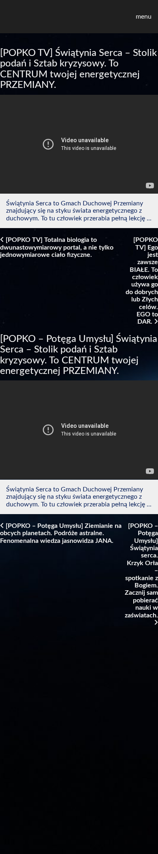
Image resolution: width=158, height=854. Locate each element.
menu (144, 16)
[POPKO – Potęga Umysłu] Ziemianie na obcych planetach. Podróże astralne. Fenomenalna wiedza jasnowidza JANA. (61, 533)
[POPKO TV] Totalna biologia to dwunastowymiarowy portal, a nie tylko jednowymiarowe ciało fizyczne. (56, 247)
